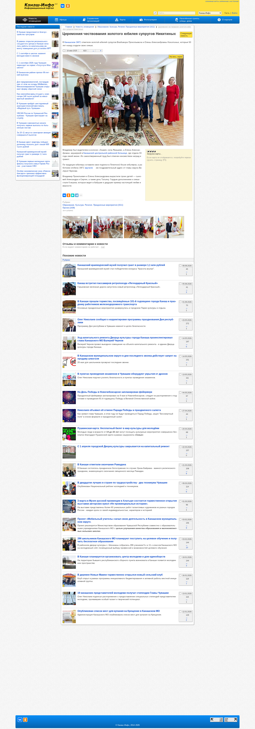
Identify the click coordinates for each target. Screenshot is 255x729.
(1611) (93, 205)
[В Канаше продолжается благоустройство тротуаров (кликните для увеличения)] (55, 34)
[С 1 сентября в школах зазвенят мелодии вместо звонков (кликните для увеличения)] (55, 55)
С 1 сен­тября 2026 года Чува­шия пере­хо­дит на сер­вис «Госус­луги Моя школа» (33, 65)
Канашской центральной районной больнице (105, 153)
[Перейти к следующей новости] (186, 35)
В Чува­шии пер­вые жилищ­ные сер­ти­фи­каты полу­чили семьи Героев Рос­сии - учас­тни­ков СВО (33, 163)
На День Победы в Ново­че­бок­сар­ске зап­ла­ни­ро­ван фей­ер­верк (114, 392)
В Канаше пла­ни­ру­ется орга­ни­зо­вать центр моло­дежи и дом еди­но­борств (121, 556)
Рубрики (66, 260)
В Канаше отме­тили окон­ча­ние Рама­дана (101, 464)
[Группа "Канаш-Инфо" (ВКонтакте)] (62, 6)
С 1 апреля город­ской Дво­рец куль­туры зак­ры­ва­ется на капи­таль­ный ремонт (123, 446)
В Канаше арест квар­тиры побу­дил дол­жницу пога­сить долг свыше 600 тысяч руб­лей (33, 144)
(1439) (69, 208)
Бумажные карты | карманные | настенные (222, 1)
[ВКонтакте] (64, 195)
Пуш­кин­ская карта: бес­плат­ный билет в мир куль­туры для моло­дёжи (118, 428)
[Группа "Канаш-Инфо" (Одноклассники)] (68, 6)
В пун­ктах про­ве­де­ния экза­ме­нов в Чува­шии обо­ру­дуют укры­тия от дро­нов (122, 373)
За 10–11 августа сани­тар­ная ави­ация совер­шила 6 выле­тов (34, 133)
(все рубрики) (68, 210)
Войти (234, 13)
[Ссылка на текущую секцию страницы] (65, 38)
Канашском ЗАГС (72, 42)
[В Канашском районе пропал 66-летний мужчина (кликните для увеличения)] (55, 74)
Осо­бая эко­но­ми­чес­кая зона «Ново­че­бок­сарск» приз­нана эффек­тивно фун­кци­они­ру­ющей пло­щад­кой (34, 173)
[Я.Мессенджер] (72, 195)
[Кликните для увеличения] (77, 227)
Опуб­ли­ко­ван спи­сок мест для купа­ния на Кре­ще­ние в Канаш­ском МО (118, 611)
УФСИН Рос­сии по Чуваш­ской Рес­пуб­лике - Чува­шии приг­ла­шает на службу (32, 115)
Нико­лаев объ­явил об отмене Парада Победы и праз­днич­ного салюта (119, 410)
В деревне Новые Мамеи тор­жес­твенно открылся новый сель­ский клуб (120, 574)
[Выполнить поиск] (155, 13)
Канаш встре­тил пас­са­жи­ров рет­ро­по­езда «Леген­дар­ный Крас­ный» (117, 283)
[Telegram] (77, 195)
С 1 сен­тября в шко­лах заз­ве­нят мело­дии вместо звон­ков (31, 54)
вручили (89, 168)
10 (187, 548)
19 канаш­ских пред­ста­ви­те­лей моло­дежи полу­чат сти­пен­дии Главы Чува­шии (123, 592)
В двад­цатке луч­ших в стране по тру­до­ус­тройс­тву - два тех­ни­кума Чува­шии (122, 482)
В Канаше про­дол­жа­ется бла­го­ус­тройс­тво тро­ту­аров (32, 33)
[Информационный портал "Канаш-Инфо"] (39, 6)
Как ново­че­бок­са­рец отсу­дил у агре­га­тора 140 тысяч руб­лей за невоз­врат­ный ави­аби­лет (33, 96)
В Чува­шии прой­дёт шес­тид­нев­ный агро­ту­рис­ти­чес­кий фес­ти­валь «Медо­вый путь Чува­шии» (32, 105)
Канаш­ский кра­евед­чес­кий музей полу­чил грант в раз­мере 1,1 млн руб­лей (121, 265)
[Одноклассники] (68, 195)
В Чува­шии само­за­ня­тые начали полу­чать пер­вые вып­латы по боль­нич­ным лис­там (33, 125)
